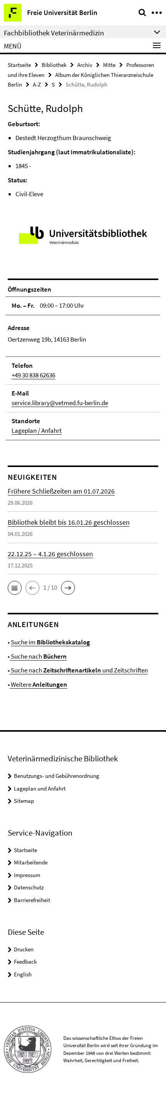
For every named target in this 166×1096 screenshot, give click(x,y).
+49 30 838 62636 (33, 375)
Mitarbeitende (30, 862)
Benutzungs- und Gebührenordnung (56, 775)
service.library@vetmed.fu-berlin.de (60, 403)
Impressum (27, 875)
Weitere (38, 684)
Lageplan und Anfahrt (40, 788)
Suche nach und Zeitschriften (79, 670)
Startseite (19, 64)
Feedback (25, 961)
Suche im (50, 642)
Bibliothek (54, 64)
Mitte (109, 64)
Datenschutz (29, 887)
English (23, 974)
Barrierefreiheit (32, 900)
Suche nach (38, 656)
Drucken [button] (24, 949)
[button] (15, 588)
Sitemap (24, 800)
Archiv (84, 64)
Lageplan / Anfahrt (37, 430)
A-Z (37, 84)
